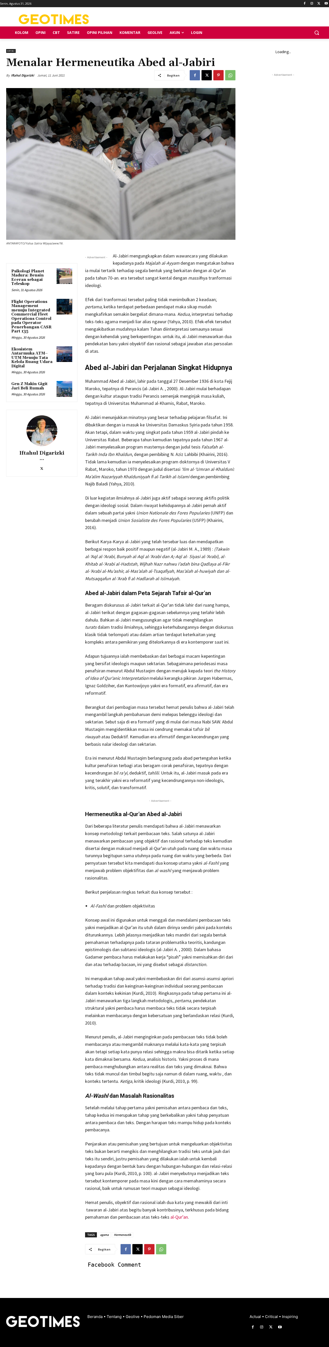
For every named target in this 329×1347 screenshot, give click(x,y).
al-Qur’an (178, 1217)
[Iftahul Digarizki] (41, 430)
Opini (11, 51)
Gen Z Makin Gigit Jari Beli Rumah (29, 386)
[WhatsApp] (230, 75)
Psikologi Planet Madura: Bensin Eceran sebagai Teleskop (27, 277)
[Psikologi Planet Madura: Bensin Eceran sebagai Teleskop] (64, 276)
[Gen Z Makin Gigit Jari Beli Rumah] (64, 389)
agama (104, 1235)
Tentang (115, 1316)
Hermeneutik (122, 1235)
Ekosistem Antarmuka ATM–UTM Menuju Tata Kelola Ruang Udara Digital (31, 358)
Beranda (95, 1316)
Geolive (133, 1316)
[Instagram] (312, 4)
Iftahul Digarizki (22, 75)
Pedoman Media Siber (164, 1316)
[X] (319, 4)
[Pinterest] (218, 75)
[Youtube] (326, 4)
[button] (316, 32)
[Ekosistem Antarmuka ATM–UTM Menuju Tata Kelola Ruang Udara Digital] (64, 354)
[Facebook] (305, 4)
